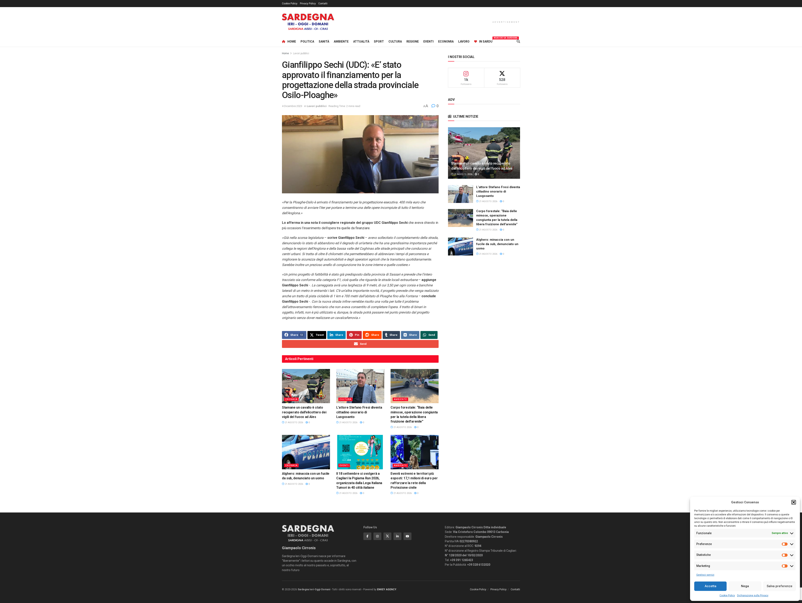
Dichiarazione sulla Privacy (752, 595)
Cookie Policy (727, 595)
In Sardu (485, 41)
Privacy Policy (308, 3)
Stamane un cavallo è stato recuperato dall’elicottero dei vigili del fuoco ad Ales (304, 412)
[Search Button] (518, 41)
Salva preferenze (779, 586)
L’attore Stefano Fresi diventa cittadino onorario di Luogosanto (359, 412)
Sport (379, 41)
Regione (412, 41)
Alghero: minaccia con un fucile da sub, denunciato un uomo (497, 244)
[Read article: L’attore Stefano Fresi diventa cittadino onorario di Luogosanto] (360, 386)
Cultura (395, 41)
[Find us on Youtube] (407, 536)
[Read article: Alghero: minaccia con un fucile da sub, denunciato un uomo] (306, 452)
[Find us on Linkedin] (397, 536)
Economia (446, 41)
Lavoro (464, 41)
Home (291, 41)
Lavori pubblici (301, 53)
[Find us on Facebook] (367, 536)
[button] (794, 502)
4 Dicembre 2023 (292, 106)
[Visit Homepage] (308, 22)
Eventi (428, 41)
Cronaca (291, 399)
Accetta (710, 586)
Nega (745, 586)
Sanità (324, 41)
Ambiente (341, 41)
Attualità (361, 41)
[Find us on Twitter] (387, 536)
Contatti (322, 3)
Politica (307, 41)
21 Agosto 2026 (293, 422)
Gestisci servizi (705, 574)
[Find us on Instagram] (377, 536)
